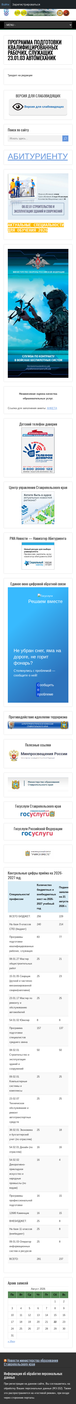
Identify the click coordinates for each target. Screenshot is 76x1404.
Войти (5, 4)
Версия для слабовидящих (44, 106)
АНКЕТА (52, 408)
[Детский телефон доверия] (38, 450)
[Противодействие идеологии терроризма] (38, 728)
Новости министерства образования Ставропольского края (31, 1361)
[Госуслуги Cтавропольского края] (38, 814)
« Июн (11, 1341)
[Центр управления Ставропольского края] (38, 507)
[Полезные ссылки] (38, 761)
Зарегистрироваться (26, 4)
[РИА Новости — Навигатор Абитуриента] (38, 556)
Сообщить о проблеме (38, 689)
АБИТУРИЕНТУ (38, 156)
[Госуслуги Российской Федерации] (38, 834)
